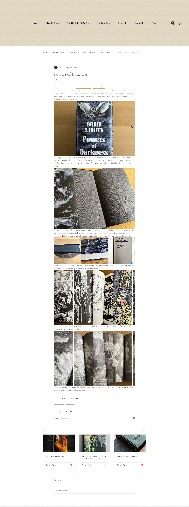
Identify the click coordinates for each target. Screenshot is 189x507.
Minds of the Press (59, 52)
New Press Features (122, 52)
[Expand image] (94, 128)
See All (144, 430)
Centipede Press (74, 398)
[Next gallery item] (132, 128)
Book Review (60, 398)
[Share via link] (71, 411)
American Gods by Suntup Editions (127, 457)
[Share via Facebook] (55, 411)
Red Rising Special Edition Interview (56, 457)
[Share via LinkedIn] (66, 411)
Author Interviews (105, 52)
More (133, 52)
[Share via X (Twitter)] (60, 411)
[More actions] (133, 67)
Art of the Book (74, 52)
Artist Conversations (89, 52)
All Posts (46, 52)
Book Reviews (70, 404)
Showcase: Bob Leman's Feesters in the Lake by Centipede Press (93, 457)
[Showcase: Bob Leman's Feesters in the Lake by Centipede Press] (94, 443)
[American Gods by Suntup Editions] (130, 443)
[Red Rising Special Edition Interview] (59, 443)
